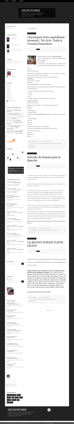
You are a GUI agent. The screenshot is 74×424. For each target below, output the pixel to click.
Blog (9, 167)
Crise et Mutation (11, 169)
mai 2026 (8, 89)
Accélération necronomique (13, 197)
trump (43, 143)
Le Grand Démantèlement (12, 323)
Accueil (6, 1)
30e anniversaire (10, 122)
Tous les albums (11, 76)
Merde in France (10, 337)
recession (9, 399)
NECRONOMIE (30, 10)
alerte (41, 230)
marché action (50, 230)
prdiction (45, 230)
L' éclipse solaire (10, 127)
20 (17, 157)
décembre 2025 (10, 97)
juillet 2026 (9, 86)
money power (34, 299)
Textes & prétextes (19, 133)
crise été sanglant (45, 299)
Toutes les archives (12, 101)
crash (53, 299)
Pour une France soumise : (12, 115)
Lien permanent (34, 141)
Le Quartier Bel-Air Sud (15, 126)
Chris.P (8, 204)
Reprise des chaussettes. (12, 212)
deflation (16, 397)
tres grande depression (11, 395)
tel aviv (33, 143)
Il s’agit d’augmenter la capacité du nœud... (15, 113)
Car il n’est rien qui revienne (12, 130)
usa (40, 143)
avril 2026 (8, 91)
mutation (18, 395)
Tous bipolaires (10, 351)
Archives (13, 1)
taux (50, 299)
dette (38, 143)
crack (55, 299)
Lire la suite (15, 62)
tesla (36, 143)
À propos (21, 1)
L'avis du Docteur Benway (12, 344)
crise (18, 399)
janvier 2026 (9, 95)
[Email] (8, 376)
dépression (14, 399)
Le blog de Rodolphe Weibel (13, 114)
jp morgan (38, 230)
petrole (49, 143)
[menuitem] (7, 1)
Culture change (17, 182)
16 (7, 157)
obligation (57, 143)
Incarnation (14, 118)
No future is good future (12, 358)
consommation (10, 402)
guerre (52, 143)
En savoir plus (51, 423)
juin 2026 (8, 88)
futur (13, 397)
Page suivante (49, 310)
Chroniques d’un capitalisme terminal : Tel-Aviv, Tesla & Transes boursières (46, 40)
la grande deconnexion (12, 171)
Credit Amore (10, 365)
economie (9, 397)
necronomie (9, 182)
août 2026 (9, 84)
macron (21, 397)
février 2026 (9, 94)
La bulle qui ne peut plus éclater (14, 330)
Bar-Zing (21, 115)
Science (9, 172)
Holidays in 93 (17, 219)
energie (46, 143)
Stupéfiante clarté (10, 133)
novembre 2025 (10, 99)
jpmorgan (34, 230)
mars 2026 (9, 92)
